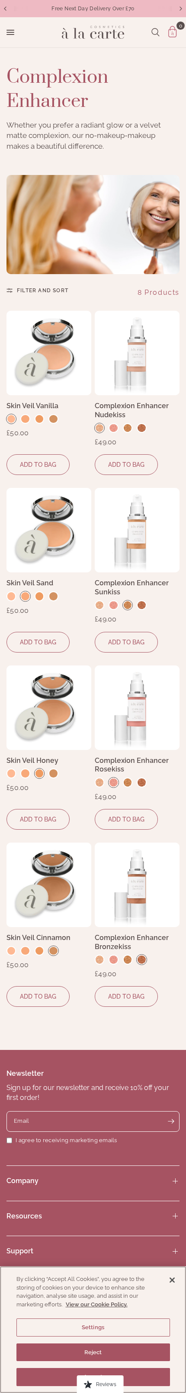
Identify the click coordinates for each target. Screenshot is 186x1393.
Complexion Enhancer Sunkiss (132, 587)
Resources (24, 1216)
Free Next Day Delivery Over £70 (92, 9)
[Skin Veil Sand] (48, 530)
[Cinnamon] (53, 419)
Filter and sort (42, 290)
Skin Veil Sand (29, 583)
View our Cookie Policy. (97, 1304)
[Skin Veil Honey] (48, 707)
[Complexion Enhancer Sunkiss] (137, 530)
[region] (93, 1329)
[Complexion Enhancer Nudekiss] (137, 353)
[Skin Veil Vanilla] (48, 353)
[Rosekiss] (113, 428)
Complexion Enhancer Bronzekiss (132, 942)
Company (22, 1181)
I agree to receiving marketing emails (66, 1140)
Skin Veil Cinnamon (38, 938)
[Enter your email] (171, 1121)
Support (19, 1251)
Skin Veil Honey (32, 760)
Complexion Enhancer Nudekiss (132, 410)
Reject (93, 1352)
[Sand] (25, 419)
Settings (93, 1327)
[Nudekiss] (99, 428)
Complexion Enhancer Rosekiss (132, 765)
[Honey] (39, 419)
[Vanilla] (11, 419)
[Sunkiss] (127, 428)
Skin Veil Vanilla (32, 406)
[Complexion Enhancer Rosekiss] (137, 707)
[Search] (155, 32)
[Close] (172, 1280)
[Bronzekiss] (141, 428)
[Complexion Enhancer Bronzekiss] (137, 885)
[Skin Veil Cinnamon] (48, 885)
